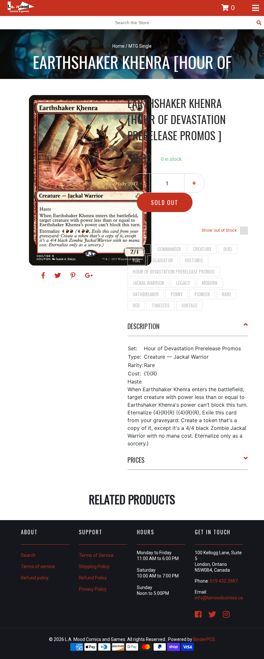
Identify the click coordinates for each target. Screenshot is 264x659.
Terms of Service (96, 555)
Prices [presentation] (136, 460)
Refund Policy (93, 577)
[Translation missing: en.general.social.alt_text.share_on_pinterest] (74, 275)
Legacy (183, 282)
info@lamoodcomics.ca (219, 597)
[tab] (187, 328)
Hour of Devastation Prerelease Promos (174, 271)
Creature (202, 248)
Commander (169, 248)
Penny (177, 293)
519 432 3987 (224, 581)
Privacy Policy (93, 589)
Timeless (161, 305)
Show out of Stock (219, 230)
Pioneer (202, 293)
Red (136, 305)
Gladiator (162, 260)
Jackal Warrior (148, 282)
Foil (136, 260)
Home (118, 46)
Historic (194, 260)
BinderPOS (204, 639)
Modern (209, 282)
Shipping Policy (94, 566)
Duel (227, 248)
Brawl (139, 248)
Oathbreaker (146, 293)
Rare (226, 293)
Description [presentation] (143, 326)
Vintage (189, 305)
